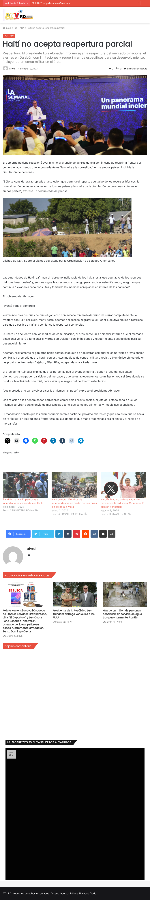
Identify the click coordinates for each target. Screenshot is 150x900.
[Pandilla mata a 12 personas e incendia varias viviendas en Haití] (25, 484)
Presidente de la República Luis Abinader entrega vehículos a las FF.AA (74, 614)
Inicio (8, 27)
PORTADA (19, 27)
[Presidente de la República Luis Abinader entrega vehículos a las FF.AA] (75, 594)
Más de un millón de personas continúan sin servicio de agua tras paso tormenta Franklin (122, 614)
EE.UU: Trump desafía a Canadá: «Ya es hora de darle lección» (67, 3)
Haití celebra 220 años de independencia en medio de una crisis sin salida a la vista (74, 503)
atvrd (12, 68)
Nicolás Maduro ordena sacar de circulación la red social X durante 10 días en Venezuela (123, 503)
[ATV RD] (20, 15)
